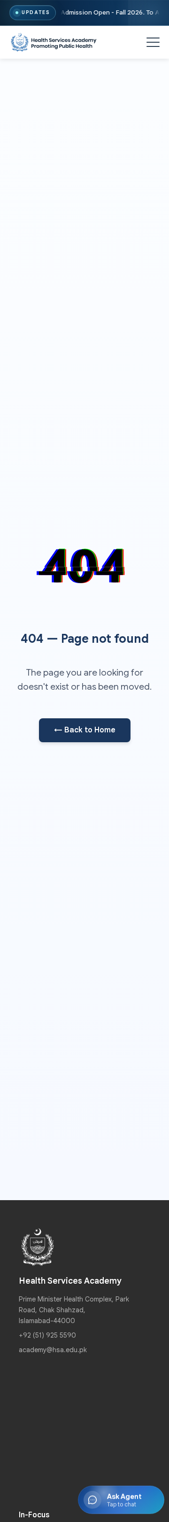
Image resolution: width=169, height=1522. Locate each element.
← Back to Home (84, 730)
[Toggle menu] (153, 42)
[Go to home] (53, 42)
